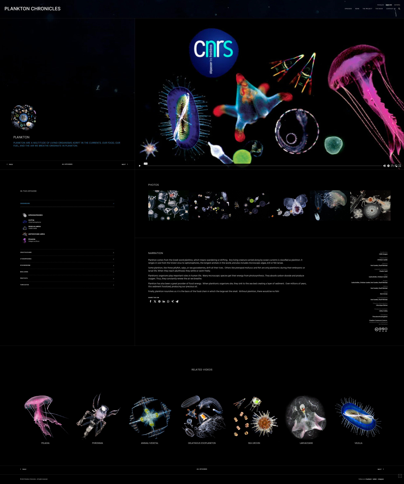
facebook (368, 479)
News (357, 9)
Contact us (391, 9)
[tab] (67, 203)
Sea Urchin (98, 443)
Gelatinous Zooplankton (45, 443)
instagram (381, 479)
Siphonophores (358, 443)
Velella (202, 443)
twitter (375, 479)
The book (379, 9)
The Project (367, 9)
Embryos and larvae (306, 443)
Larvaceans (149, 443)
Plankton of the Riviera (254, 443)
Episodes (348, 9)
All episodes (67, 164)
